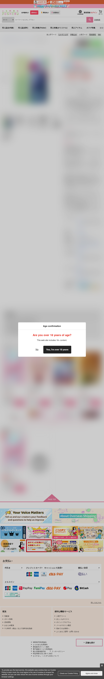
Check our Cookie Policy (69, 673)
